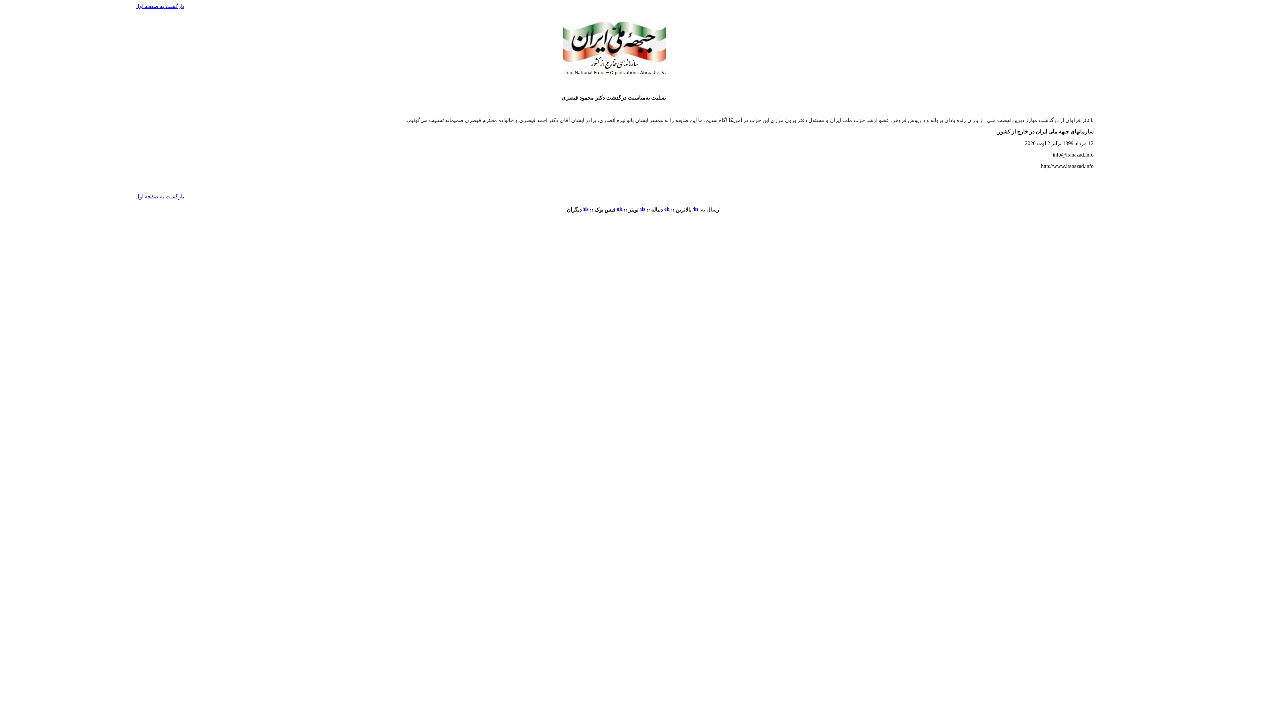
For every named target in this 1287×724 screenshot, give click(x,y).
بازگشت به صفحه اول (159, 6)
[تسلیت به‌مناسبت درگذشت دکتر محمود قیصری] (695, 210)
